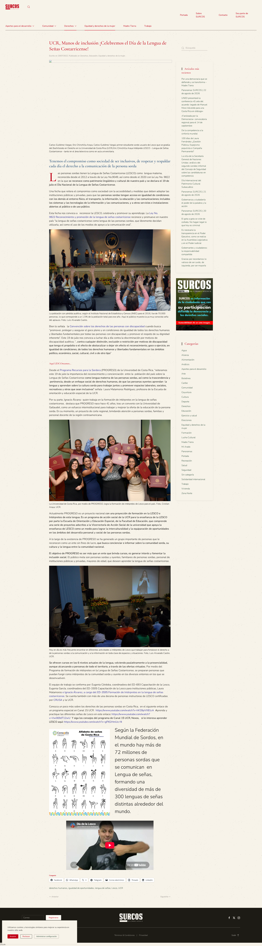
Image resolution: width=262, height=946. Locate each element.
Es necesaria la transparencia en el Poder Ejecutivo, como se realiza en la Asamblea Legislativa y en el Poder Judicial (194, 237)
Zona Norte (186, 493)
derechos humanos (58, 888)
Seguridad (186, 470)
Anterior (55, 896)
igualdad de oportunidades (81, 888)
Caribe (184, 383)
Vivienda (185, 488)
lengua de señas (103, 888)
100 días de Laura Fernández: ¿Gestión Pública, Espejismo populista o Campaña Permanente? (191, 145)
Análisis (185, 364)
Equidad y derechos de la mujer (100, 26)
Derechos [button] (69, 26)
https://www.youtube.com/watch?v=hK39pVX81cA (125, 710)
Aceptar (13, 936)
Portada (184, 15)
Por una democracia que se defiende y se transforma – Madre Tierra (194, 82)
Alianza (185, 355)
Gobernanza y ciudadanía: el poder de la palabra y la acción (193, 203)
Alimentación (187, 359)
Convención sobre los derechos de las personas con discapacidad (107, 326)
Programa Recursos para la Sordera (80, 370)
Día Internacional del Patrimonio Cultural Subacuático (191, 184)
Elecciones (186, 420)
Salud (184, 465)
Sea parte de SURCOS (242, 15)
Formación (186, 432)
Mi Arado (185, 446)
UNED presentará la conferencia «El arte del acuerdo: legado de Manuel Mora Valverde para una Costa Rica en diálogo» (194, 105)
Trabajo (147, 26)
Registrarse (53, 917)
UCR (120, 888)
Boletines (186, 378)
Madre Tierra (129, 26)
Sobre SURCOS (200, 15)
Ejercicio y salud (189, 415)
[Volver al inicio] (12, 7)
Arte (183, 373)
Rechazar (26, 936)
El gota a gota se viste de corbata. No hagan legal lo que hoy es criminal (194, 222)
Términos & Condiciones (124, 935)
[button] (28, 7)
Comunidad (187, 387)
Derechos (84, 55)
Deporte (185, 401)
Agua (184, 350)
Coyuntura (186, 392)
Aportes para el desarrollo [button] (18, 26)
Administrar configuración (46, 936)
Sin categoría (187, 474)
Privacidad (143, 935)
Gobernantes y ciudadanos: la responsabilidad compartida (194, 251)
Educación (93, 55)
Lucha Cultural (188, 437)
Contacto (223, 15)
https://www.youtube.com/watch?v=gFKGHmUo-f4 (93, 722)
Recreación (186, 460)
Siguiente (164, 896)
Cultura (185, 396)
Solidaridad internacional (193, 479)
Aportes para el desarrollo (193, 369)
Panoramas (186, 451)
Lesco (114, 888)
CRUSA (57, 700)
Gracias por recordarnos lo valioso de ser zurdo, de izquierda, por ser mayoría (193, 262)
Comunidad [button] (47, 26)
